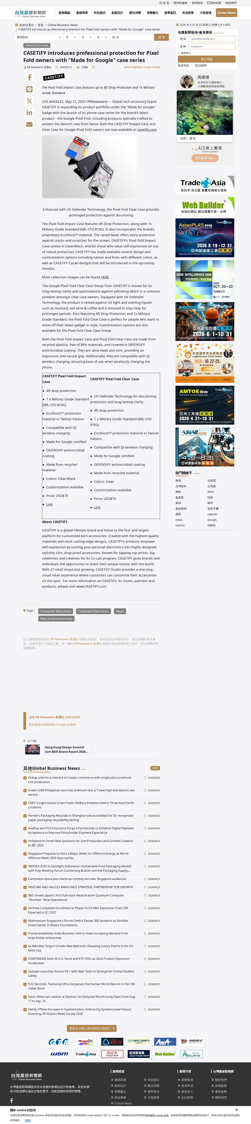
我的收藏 (215, 3)
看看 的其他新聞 (54, 717)
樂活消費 (135, 13)
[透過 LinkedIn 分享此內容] (29, 112)
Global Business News (63, 25)
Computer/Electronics (93, 611)
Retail (120, 611)
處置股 (179, 497)
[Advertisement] (91, 681)
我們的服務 (180, 3)
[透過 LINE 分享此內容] (29, 89)
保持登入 (185, 53)
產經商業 (82, 13)
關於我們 (221, 1080)
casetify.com (147, 129)
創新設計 (117, 13)
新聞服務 (221, 1086)
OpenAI (212, 514)
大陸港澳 (205, 13)
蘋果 (178, 514)
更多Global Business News (90, 1028)
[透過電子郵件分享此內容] (29, 124)
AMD (210, 491)
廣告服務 (221, 1092)
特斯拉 (211, 525)
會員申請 (183, 65)
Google (212, 520)
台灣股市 (181, 486)
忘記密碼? (201, 65)
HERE (105, 277)
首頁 (41, 25)
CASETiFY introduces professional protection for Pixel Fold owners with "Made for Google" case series (89, 29)
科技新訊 (100, 13)
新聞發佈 (197, 3)
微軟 (178, 491)
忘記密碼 (187, 1097)
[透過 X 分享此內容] (29, 101)
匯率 (210, 503)
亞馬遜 (211, 486)
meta (178, 520)
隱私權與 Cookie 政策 (157, 1115)
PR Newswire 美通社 (39, 67)
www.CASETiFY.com (91, 586)
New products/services (56, 619)
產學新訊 (170, 13)
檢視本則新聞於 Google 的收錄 (142, 67)
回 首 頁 (164, 3)
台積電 (211, 480)
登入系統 (207, 59)
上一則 (31, 741)
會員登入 (187, 1092)
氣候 (178, 503)
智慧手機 (212, 508)
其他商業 (188, 13)
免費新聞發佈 (188, 32)
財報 (210, 497)
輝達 (178, 480)
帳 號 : (183, 38)
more (155, 768)
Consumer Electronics (55, 611)
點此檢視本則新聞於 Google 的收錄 (52, 724)
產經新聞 (181, 508)
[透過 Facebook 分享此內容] (29, 77)
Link (49, 504)
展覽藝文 (153, 13)
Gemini (180, 525)
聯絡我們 (230, 3)
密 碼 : (183, 46)
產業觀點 (64, 13)
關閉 (28, 1120)
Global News (226, 13)
